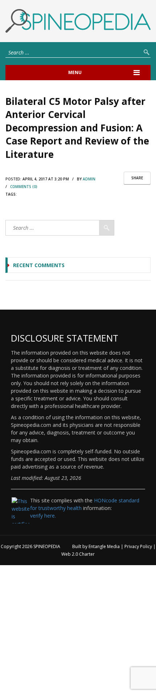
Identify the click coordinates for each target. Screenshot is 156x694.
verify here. (43, 515)
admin (89, 178)
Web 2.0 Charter (78, 554)
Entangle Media (104, 546)
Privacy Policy (138, 546)
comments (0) (23, 186)
